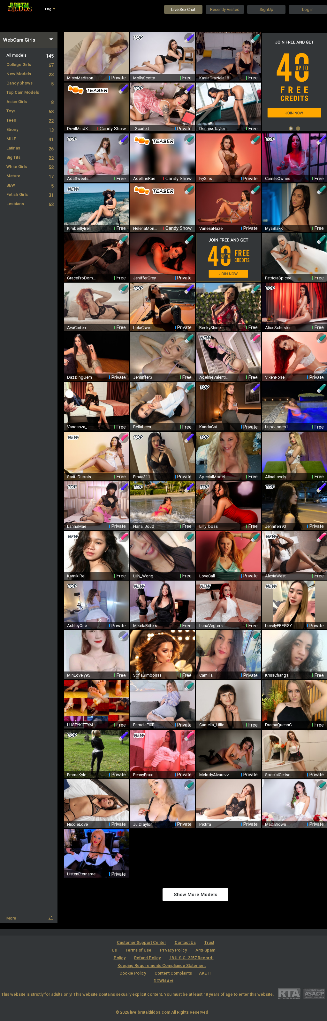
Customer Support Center (141, 942)
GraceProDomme (82, 278)
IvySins (205, 178)
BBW (30, 185)
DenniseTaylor (212, 128)
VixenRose (275, 377)
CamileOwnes (277, 178)
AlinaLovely (275, 476)
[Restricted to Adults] (289, 993)
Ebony (30, 129)
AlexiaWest (275, 576)
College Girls (30, 64)
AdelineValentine (214, 377)
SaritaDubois (79, 476)
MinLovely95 (78, 675)
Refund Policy (147, 957)
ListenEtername (81, 874)
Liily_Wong (143, 576)
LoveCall (207, 576)
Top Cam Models (22, 92)
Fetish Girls (30, 194)
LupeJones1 (276, 426)
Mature (30, 175)
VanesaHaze (211, 228)
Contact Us (185, 942)
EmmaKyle (76, 774)
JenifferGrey (144, 278)
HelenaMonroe (145, 228)
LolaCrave (142, 327)
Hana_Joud (143, 526)
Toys (30, 111)
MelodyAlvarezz (214, 774)
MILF (30, 138)
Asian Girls (30, 101)
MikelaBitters (145, 625)
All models (30, 55)
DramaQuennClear (280, 724)
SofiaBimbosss (147, 675)
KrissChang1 (276, 675)
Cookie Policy (132, 973)
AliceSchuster (278, 327)
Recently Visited (225, 9)
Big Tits (30, 157)
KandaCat (208, 426)
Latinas (30, 148)
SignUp (266, 9)
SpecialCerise (277, 774)
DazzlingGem (79, 377)
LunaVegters (211, 625)
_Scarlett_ (142, 128)
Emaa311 (141, 476)
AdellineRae (144, 178)
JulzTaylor (142, 824)
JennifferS (142, 377)
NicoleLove (77, 824)
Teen (30, 120)
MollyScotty (144, 78)
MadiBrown (275, 824)
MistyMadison (80, 78)
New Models (30, 73)
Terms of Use (138, 950)
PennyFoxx (143, 774)
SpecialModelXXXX (214, 476)
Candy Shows (30, 83)
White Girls (30, 166)
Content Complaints (173, 973)
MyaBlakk (274, 228)
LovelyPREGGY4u (280, 625)
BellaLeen (142, 426)
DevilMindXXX (79, 128)
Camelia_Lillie (211, 724)
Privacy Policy (173, 950)
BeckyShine (210, 327)
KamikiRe (75, 576)
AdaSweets (77, 178)
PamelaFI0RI (144, 724)
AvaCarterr (76, 327)
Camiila (206, 675)
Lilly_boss (208, 526)
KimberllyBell (79, 228)
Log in (308, 9)
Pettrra (205, 824)
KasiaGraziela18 (214, 78)
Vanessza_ (77, 426)
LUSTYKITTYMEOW (82, 724)
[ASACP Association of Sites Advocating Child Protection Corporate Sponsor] (314, 993)
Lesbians (30, 203)
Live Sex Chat (183, 9)
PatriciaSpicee (278, 278)
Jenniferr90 (275, 526)
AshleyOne (77, 625)
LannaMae (76, 526)
